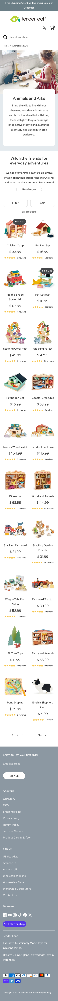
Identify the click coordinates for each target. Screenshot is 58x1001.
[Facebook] (5, 915)
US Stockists (10, 856)
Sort (42, 203)
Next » (42, 735)
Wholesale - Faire (13, 882)
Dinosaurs (15, 496)
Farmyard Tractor (43, 599)
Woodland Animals (43, 496)
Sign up (14, 775)
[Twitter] (30, 915)
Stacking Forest (42, 348)
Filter (15, 203)
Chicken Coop (15, 245)
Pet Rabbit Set (15, 398)
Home (6, 45)
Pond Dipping (15, 702)
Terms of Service (13, 831)
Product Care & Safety (16, 837)
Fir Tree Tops (15, 653)
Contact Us (10, 895)
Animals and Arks (20, 45)
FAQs (6, 805)
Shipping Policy (12, 811)
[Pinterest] (25, 915)
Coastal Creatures (43, 398)
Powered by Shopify (42, 992)
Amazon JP (10, 869)
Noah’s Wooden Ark (15, 447)
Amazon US (10, 863)
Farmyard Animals (43, 653)
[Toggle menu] (5, 28)
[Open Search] (5, 37)
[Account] (44, 27)
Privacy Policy (11, 818)
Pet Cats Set (42, 294)
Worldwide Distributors (17, 888)
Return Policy (11, 824)
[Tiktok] (20, 915)
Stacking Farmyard (15, 545)
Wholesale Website (14, 876)
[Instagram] (15, 915)
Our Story (9, 799)
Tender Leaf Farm (43, 447)
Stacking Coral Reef (15, 348)
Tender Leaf (26, 992)
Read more (29, 189)
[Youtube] (10, 915)
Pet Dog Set (42, 245)
